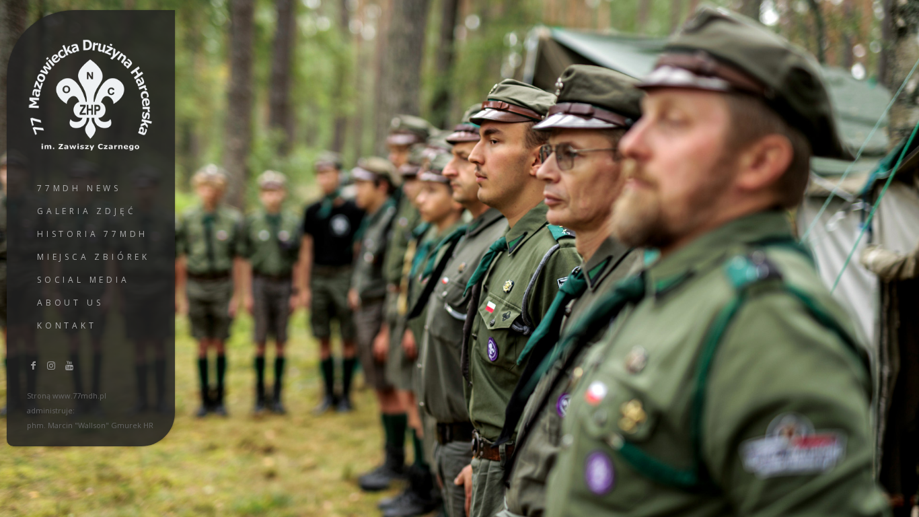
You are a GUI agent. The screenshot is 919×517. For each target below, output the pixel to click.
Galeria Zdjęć (86, 211)
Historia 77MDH (92, 234)
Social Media (83, 279)
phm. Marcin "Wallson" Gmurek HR (90, 425)
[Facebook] (33, 365)
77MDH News (79, 188)
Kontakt (67, 325)
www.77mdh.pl (79, 395)
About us (70, 302)
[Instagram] (52, 365)
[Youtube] (69, 365)
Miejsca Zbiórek (93, 257)
